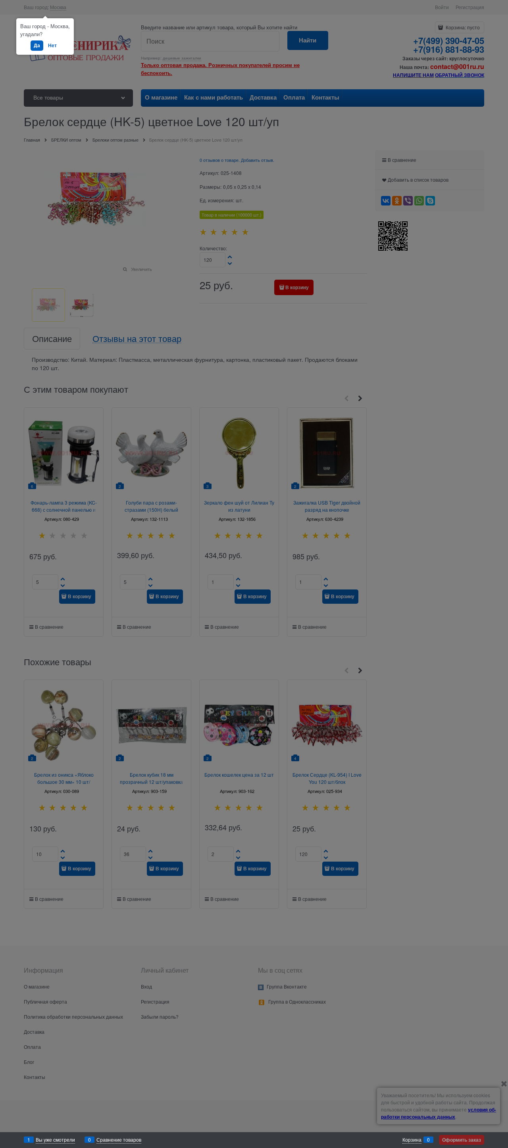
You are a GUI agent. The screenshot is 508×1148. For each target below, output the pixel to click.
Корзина (411, 1139)
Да (37, 45)
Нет (52, 45)
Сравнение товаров (118, 1139)
